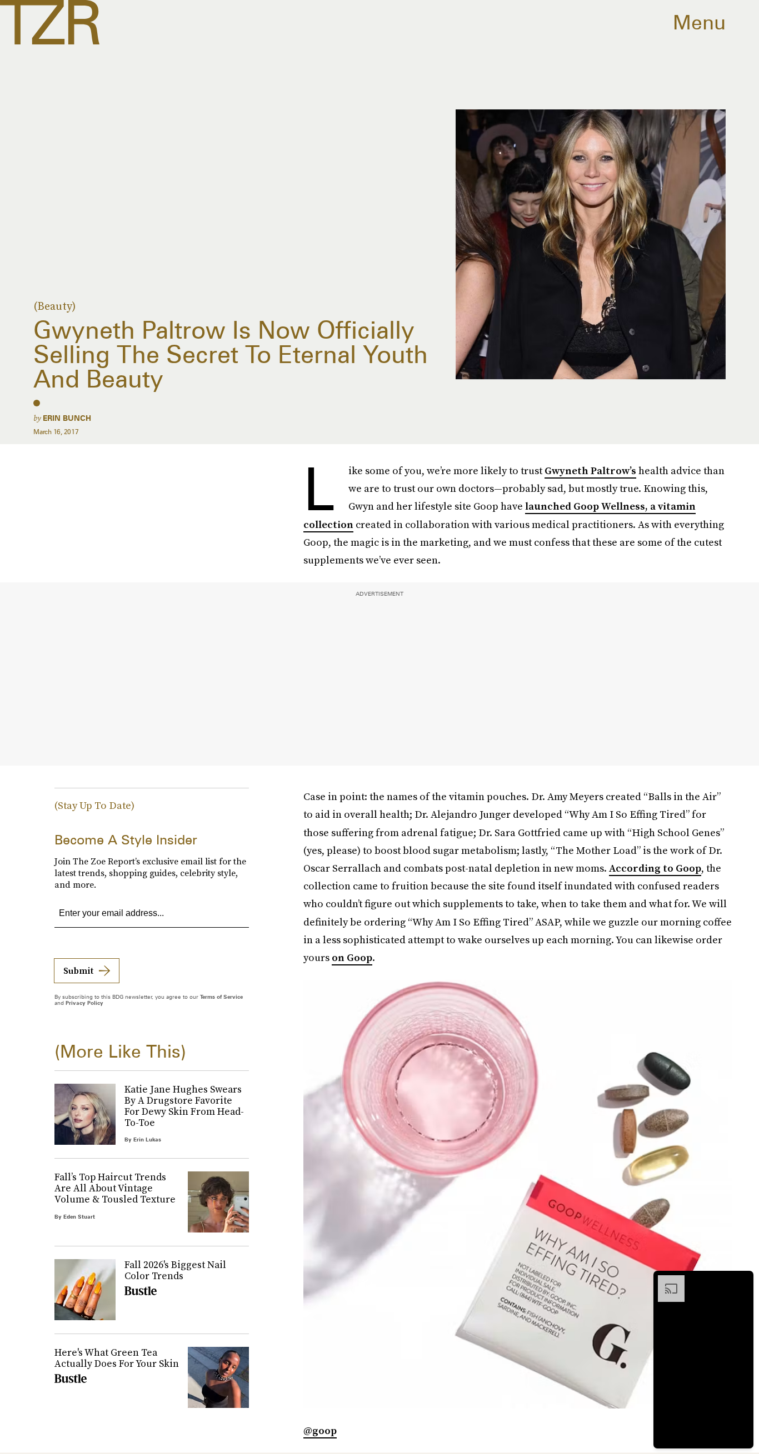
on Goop (352, 957)
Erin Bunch (67, 418)
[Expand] (666, 1280)
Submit (78, 970)
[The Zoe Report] (49, 22)
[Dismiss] (741, 1280)
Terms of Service (221, 996)
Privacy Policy (84, 1002)
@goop (320, 1430)
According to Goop (655, 868)
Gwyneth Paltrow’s (590, 470)
